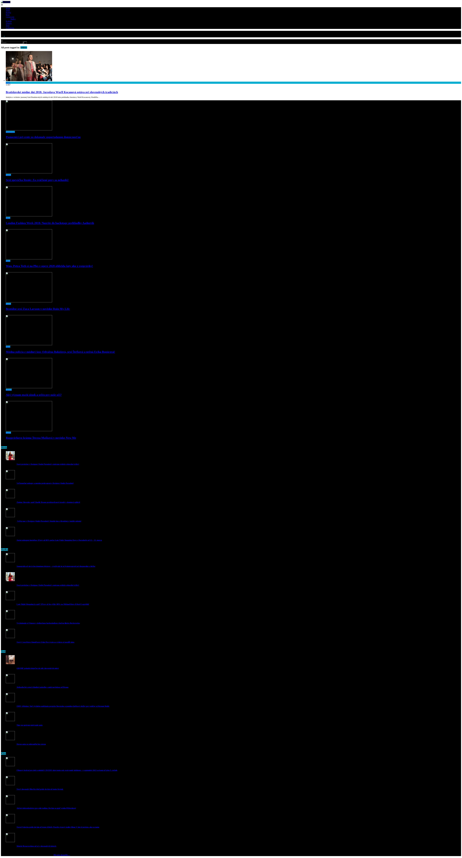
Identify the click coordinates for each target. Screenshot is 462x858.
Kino (8, 15)
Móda (8, 8)
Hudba (8, 13)
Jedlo (8, 10)
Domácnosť (10, 132)
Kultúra (9, 21)
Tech (8, 26)
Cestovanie (10, 17)
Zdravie (9, 23)
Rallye (13, 19)
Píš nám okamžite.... (62, 855)
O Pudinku (10, 28)
